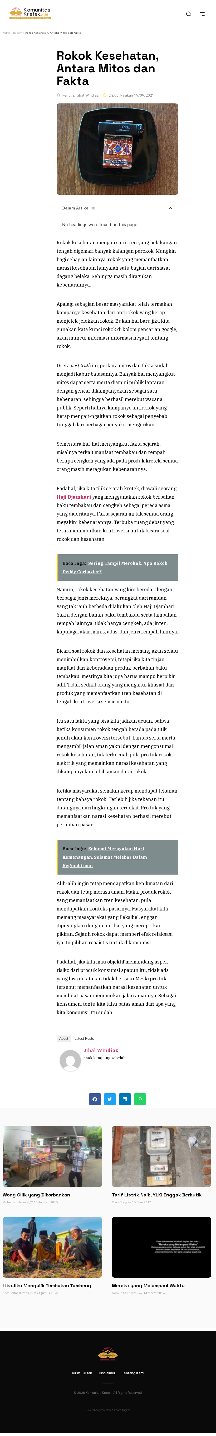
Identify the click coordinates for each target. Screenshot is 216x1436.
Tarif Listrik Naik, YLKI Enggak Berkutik (157, 1195)
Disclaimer (107, 1373)
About (63, 1039)
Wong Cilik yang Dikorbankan (36, 1195)
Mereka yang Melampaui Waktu (148, 1285)
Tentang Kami (133, 1373)
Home (6, 33)
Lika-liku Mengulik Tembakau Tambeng (47, 1285)
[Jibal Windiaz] (70, 1069)
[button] (171, 208)
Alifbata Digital (121, 1409)
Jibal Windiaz (101, 1050)
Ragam (17, 33)
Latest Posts (84, 1039)
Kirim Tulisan (82, 1373)
